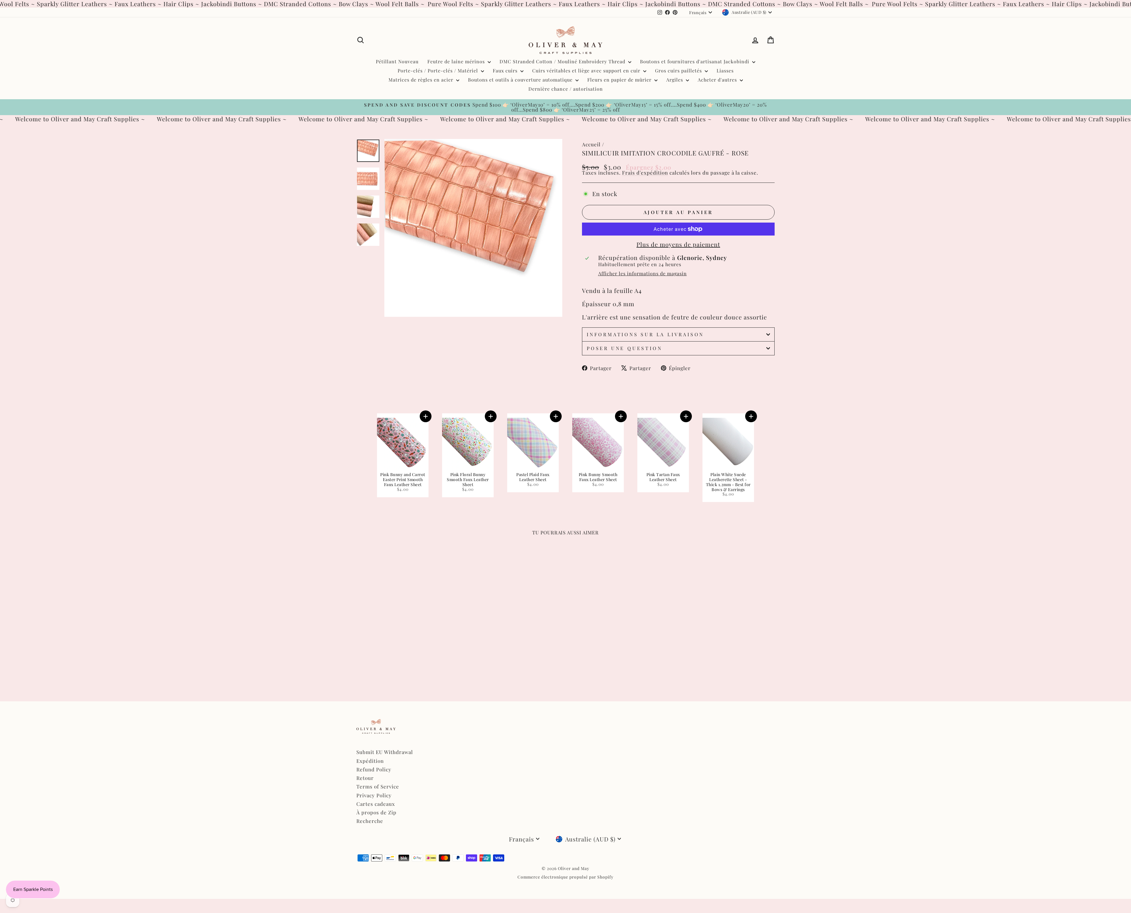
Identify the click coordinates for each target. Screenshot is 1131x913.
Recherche (369, 821)
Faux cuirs (506, 70)
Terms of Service (377, 786)
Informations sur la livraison (645, 334)
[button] (425, 416)
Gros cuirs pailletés (679, 70)
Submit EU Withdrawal (384, 752)
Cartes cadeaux (375, 804)
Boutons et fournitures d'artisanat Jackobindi (695, 61)
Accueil (591, 144)
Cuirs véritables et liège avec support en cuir (587, 70)
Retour (365, 778)
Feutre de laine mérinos (456, 61)
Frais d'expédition (645, 172)
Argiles (675, 80)
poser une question (624, 348)
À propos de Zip (376, 812)
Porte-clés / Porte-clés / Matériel (438, 70)
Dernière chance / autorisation (565, 89)
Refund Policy (373, 769)
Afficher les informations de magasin (642, 273)
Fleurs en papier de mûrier (620, 80)
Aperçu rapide (406, 642)
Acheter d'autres (718, 80)
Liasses (725, 70)
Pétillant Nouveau (397, 61)
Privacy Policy (374, 795)
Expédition (370, 761)
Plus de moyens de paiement (678, 244)
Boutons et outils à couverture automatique (521, 80)
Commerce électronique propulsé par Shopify (565, 877)
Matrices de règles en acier (421, 80)
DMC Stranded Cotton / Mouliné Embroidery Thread (563, 61)
